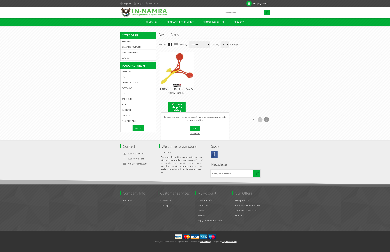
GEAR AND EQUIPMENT (180, 22)
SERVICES (239, 22)
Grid (170, 44)
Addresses (203, 205)
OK (195, 128)
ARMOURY (151, 22)
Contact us (165, 200)
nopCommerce (205, 242)
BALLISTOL (126, 110)
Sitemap (164, 205)
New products (242, 200)
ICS (123, 93)
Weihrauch (126, 71)
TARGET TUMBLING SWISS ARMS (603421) (177, 91)
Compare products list (246, 210)
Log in (140, 3)
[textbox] (243, 12)
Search (238, 215)
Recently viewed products (247, 205)
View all (138, 128)
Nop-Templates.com (229, 242)
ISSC (124, 77)
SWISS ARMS (127, 88)
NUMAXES (126, 115)
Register (127, 3)
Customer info (205, 200)
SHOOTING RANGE (214, 22)
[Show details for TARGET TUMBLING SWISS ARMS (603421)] (177, 69)
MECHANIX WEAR (129, 121)
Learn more (195, 133)
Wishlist (201, 215)
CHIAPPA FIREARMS (130, 82)
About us (127, 200)
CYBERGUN (127, 99)
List (176, 44)
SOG (124, 104)
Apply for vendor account (210, 220)
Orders (201, 210)
